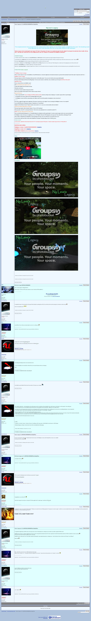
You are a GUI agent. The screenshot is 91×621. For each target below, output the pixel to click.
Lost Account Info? (86, 15)
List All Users (23, 17)
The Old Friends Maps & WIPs (12, 19)
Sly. (2, 493)
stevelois (3, 338)
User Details (53, 17)
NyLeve (88, 604)
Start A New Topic (76, 21)
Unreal (84, 604)
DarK (2, 284)
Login (88, 11)
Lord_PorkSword (4, 23)
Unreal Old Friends (4, 19)
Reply (82, 21)
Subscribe (87, 611)
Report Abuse (45, 618)
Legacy (82, 604)
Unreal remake (78, 604)
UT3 (86, 604)
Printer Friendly (86, 21)
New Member (87, 14)
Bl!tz (2, 322)
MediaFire (39, 127)
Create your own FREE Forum (42, 617)
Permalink (80, 24)
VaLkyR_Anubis (4, 506)
